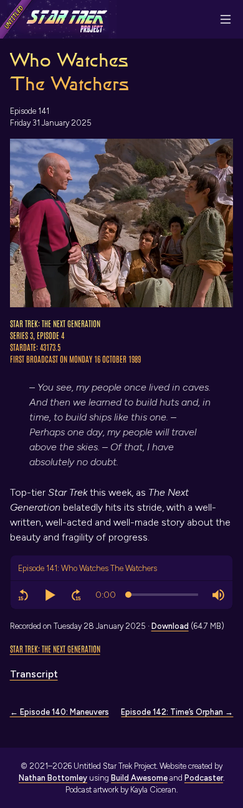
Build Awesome (139, 777)
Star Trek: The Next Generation (55, 648)
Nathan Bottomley (53, 777)
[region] (122, 595)
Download (170, 626)
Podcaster (203, 777)
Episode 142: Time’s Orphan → (177, 712)
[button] (23, 595)
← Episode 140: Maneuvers (59, 712)
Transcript (34, 674)
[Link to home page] (58, 19)
